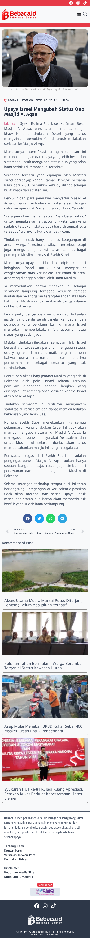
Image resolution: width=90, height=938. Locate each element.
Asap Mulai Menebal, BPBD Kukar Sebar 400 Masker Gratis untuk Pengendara (43, 728)
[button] (27, 518)
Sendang (53, 934)
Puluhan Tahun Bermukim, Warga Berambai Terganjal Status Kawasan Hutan (43, 665)
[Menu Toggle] (4, 3)
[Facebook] (71, 3)
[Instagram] (78, 3)
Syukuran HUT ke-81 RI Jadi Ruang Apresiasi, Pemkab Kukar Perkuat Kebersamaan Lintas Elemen (43, 794)
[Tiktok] (85, 3)
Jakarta (9, 123)
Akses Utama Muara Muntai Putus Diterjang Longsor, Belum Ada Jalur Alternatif (43, 603)
